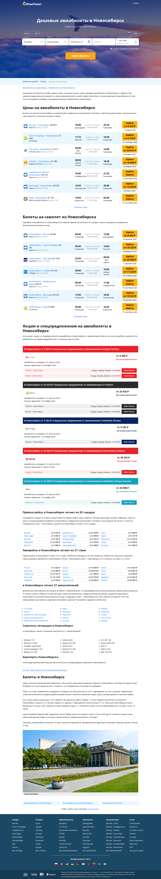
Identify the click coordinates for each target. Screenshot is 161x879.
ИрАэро (104, 620)
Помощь (133, 833)
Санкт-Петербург (69, 536)
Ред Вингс (66, 614)
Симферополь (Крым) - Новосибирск (39, 173)
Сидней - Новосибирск (34, 472)
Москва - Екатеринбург (115, 844)
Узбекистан (29, 574)
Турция (65, 574)
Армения (105, 577)
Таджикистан (68, 580)
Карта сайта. (128, 874)
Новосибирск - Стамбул (40, 270)
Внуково (86, 830)
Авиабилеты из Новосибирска (62, 87)
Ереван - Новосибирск (33, 376)
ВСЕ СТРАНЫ (41, 851)
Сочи (103, 533)
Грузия (65, 567)
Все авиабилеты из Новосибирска (78, 803)
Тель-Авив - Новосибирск (41, 149)
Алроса (27, 611)
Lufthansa (63, 847)
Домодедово (88, 823)
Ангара (65, 620)
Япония (104, 580)
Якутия (65, 617)
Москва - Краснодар (114, 833)
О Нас (136, 3)
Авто (37, 33)
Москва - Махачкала (114, 847)
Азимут (62, 837)
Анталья (104, 545)
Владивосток (68, 533)
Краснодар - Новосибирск (41, 185)
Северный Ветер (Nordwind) (36, 620)
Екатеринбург (68, 539)
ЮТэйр (62, 833)
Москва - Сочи (112, 823)
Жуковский (87, 833)
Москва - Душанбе (113, 840)
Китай (65, 571)
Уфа (13, 844)
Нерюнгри (105, 539)
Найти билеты (129, 370)
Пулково (86, 837)
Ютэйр (104, 614)
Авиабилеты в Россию (112, 803)
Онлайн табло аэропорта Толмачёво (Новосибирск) (45, 670)
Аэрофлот (66, 611)
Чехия (103, 567)
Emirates (62, 840)
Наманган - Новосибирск (34, 502)
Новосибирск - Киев (38, 307)
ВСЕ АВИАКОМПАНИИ (68, 851)
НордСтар (105, 611)
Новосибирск (17, 837)
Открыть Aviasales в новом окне (126, 49)
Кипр (103, 571)
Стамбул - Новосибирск (40, 161)
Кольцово (86, 840)
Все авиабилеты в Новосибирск (38, 803)
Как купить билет (137, 851)
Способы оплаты (136, 830)
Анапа (103, 542)
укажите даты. (93, 809)
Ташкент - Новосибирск (34, 442)
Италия (39, 833)
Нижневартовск (69, 545)
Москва (27, 533)
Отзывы (133, 837)
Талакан (27, 539)
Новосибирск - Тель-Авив (41, 258)
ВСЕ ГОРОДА (17, 851)
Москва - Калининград (115, 837)
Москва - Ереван (113, 830)
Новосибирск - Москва (39, 234)
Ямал (64, 608)
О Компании (135, 823)
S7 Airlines (28, 608)
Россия (27, 567)
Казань (15, 847)
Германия (28, 580)
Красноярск (67, 542)
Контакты (133, 827)
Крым (103, 574)
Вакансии (133, 844)
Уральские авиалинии (33, 617)
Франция (39, 837)
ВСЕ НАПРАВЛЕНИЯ (114, 851)
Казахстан (28, 571)
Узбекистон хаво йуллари (35, 614)
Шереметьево (88, 827)
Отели (26, 33)
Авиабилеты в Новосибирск (35, 87)
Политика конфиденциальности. (97, 874)
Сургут (104, 536)
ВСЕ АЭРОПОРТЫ (89, 851)
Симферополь (17, 830)
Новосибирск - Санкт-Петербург (44, 245)
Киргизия (28, 577)
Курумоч (86, 847)
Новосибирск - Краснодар (41, 295)
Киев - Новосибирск (38, 197)
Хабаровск (28, 542)
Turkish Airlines (65, 844)
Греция (38, 847)
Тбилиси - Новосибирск (34, 370)
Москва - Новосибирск (39, 125)
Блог (131, 847)
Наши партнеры (136, 840)
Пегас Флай (106, 617)
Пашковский (88, 844)
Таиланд (66, 577)
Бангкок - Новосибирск (34, 412)
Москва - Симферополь (115, 827)
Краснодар (28, 536)
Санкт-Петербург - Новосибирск (44, 135)
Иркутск (27, 545)
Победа (104, 608)
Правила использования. (116, 874)
